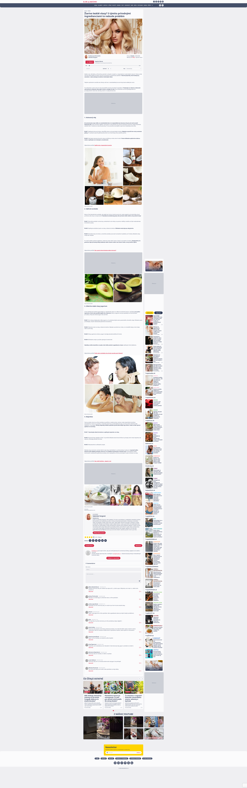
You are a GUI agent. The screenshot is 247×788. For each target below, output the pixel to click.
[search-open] (163, 5)
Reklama (111, 758)
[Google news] (128, 763)
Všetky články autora (99, 533)
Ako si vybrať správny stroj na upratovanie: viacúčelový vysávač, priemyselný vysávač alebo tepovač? (157, 559)
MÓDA (135, 5)
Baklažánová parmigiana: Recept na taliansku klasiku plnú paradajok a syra (157, 358)
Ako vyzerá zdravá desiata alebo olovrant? (105, 250)
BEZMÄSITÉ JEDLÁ (157, 625)
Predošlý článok (89, 545)
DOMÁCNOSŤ (156, 542)
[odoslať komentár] (139, 581)
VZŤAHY (110, 5)
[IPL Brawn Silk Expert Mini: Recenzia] (154, 734)
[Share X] (96, 540)
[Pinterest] (160, 2)
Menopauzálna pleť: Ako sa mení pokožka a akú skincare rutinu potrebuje (157, 367)
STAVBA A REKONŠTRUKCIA (157, 569)
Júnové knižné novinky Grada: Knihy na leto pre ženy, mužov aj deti (157, 654)
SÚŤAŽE (149, 5)
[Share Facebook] (90, 540)
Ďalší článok (138, 545)
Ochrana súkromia (135, 758)
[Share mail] (105, 540)
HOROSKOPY (127, 5)
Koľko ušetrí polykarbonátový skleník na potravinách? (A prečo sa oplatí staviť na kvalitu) (157, 533)
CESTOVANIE (140, 5)
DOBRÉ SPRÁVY (157, 492)
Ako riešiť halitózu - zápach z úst (102, 461)
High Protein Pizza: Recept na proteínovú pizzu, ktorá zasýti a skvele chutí (157, 427)
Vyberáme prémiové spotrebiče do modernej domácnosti (156, 620)
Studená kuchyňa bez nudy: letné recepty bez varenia (157, 629)
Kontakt (104, 758)
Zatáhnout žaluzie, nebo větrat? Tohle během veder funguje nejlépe (157, 460)
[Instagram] (158, 2)
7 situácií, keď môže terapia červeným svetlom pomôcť (157, 403)
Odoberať (139, 752)
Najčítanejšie (149, 312)
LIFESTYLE (105, 5)
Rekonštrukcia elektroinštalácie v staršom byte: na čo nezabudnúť (157, 575)
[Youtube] (156, 2)
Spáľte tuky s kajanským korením (103, 145)
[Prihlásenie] (160, 5)
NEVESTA (155, 376)
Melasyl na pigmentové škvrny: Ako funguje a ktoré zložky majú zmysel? (157, 330)
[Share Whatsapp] (93, 540)
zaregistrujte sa (117, 553)
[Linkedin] (163, 2)
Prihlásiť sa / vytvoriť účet (113, 558)
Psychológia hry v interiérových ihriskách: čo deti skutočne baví (157, 522)
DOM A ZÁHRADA (157, 528)
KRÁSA (95, 5)
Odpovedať (91, 591)
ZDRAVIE (119, 5)
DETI (154, 518)
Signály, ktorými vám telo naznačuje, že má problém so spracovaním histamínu (157, 415)
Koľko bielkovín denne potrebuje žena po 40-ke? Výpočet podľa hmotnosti (157, 349)
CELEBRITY (100, 5)
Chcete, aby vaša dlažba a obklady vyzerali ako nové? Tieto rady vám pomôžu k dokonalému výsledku (157, 547)
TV (152, 5)
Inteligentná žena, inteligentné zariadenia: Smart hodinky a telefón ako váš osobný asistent (158, 483)
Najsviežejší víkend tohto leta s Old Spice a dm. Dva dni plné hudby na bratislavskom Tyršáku (157, 319)
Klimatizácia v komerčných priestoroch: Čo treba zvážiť (157, 584)
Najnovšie (158, 312)
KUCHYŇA (155, 615)
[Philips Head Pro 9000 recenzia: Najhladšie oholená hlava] (154, 721)
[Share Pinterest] (99, 540)
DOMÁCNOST (156, 456)
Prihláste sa (94, 550)
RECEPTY (114, 5)
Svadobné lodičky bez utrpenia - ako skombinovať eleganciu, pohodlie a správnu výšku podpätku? (158, 381)
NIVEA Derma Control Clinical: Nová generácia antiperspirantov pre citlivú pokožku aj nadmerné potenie (157, 509)
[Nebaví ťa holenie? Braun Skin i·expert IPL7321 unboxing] (133, 734)
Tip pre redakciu (147, 758)
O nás (97, 758)
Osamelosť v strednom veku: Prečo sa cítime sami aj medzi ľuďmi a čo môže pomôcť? (157, 340)
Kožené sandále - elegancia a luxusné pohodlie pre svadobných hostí (157, 392)
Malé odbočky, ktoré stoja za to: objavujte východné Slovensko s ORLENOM (157, 497)
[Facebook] (154, 2)
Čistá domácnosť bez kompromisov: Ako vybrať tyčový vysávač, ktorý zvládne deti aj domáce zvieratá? (158, 643)
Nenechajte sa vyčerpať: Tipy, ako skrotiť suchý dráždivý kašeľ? (157, 472)
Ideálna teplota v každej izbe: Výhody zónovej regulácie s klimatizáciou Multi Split (157, 607)
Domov (85, 10)
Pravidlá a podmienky (121, 758)
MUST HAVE (156, 387)
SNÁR (132, 5)
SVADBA (145, 5)
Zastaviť (88, 68)
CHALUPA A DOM (157, 592)
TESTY (122, 5)
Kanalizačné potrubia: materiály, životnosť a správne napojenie (156, 597)
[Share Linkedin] (102, 540)
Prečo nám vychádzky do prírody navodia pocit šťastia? (108, 353)
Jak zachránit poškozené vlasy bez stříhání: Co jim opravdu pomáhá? (157, 450)
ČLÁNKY (155, 468)
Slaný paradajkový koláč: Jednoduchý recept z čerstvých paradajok (157, 438)
